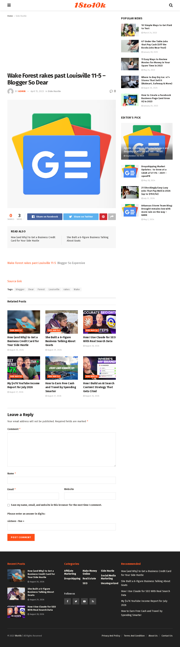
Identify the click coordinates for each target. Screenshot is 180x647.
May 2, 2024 (148, 219)
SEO (85, 583)
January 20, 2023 (150, 106)
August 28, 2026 (92, 346)
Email (11, 489)
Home (10, 16)
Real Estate (89, 578)
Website (69, 489)
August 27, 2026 (16, 392)
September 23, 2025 (134, 156)
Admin (21, 91)
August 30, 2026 (16, 350)
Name (11, 473)
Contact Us (167, 635)
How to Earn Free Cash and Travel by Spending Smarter (60, 387)
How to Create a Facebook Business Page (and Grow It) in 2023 (156, 98)
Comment (14, 429)
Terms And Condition (134, 635)
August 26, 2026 (92, 396)
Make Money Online (90, 572)
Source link (14, 281)
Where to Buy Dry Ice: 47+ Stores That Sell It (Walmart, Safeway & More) (156, 80)
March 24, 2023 (150, 33)
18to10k (89, 5)
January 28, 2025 (150, 52)
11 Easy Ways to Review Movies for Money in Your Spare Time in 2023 (155, 62)
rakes (67, 289)
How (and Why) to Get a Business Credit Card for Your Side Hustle (23, 341)
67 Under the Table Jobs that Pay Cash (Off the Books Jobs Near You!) (154, 44)
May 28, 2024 (149, 180)
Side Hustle (21, 16)
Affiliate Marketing (70, 572)
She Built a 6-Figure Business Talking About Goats (60, 341)
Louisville (54, 289)
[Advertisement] (61, 44)
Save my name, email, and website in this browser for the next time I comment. (56, 505)
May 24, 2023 (149, 70)
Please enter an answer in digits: (26, 513)
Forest (41, 289)
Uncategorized (109, 583)
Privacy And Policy (111, 635)
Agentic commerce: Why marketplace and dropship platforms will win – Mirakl (146, 150)
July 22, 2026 (149, 198)
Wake (77, 289)
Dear (31, 289)
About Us (153, 635)
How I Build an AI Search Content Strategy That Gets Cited (98, 387)
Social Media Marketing (108, 577)
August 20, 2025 (150, 88)
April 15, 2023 (37, 91)
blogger (20, 289)
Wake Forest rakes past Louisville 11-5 (31, 263)
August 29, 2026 (54, 350)
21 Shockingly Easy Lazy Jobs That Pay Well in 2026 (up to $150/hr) (156, 190)
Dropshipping (72, 578)
